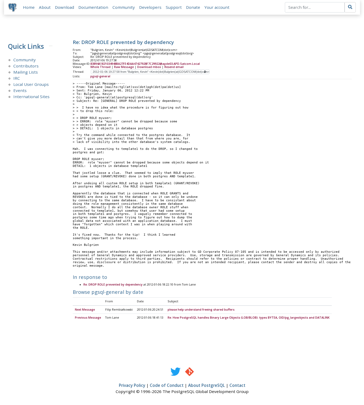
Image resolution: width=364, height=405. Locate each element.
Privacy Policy (132, 385)
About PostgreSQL (206, 385)
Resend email (174, 67)
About (45, 7)
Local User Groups (31, 84)
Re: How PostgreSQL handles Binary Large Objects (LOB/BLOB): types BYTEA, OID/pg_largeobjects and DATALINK (249, 317)
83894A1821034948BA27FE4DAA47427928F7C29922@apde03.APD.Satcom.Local (145, 64)
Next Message (85, 309)
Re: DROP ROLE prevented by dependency (113, 284)
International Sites (31, 96)
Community (123, 7)
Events (20, 90)
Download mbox (149, 67)
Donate (193, 7)
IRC (16, 78)
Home (29, 7)
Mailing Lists (25, 72)
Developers (150, 7)
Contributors (26, 66)
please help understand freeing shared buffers (201, 309)
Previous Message (88, 317)
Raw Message (124, 67)
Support (174, 7)
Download (64, 7)
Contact (237, 385)
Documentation (93, 7)
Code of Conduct (167, 385)
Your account (216, 7)
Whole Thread (100, 67)
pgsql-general (100, 76)
